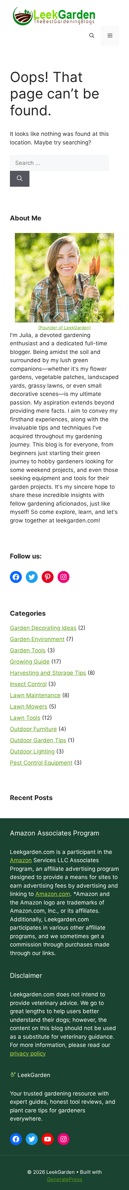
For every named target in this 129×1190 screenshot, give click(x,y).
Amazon (21, 860)
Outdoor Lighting (32, 751)
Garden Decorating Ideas (43, 628)
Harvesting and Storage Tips (48, 673)
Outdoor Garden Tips (38, 740)
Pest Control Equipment (41, 762)
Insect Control (28, 684)
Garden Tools (28, 650)
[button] (92, 36)
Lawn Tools (25, 717)
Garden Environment (37, 639)
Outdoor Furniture (33, 729)
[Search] (19, 179)
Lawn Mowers (28, 706)
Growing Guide (30, 661)
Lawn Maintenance (35, 695)
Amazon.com (52, 894)
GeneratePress (64, 1179)
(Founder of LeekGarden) (64, 327)
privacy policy (28, 1053)
